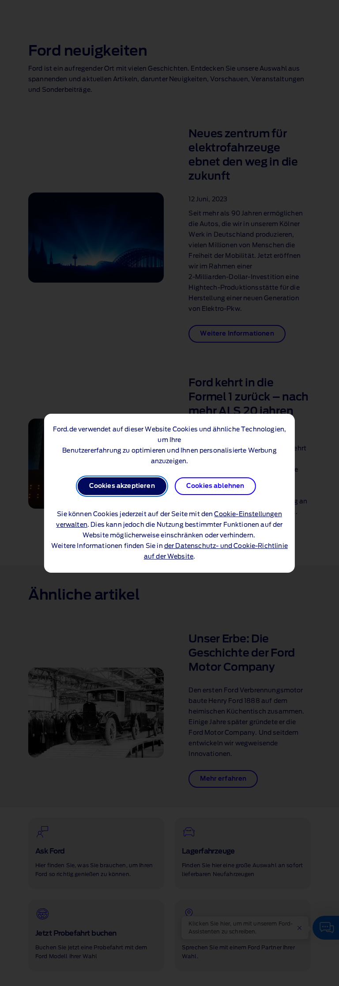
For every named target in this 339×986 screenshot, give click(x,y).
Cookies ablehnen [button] (215, 486)
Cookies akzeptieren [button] (122, 486)
